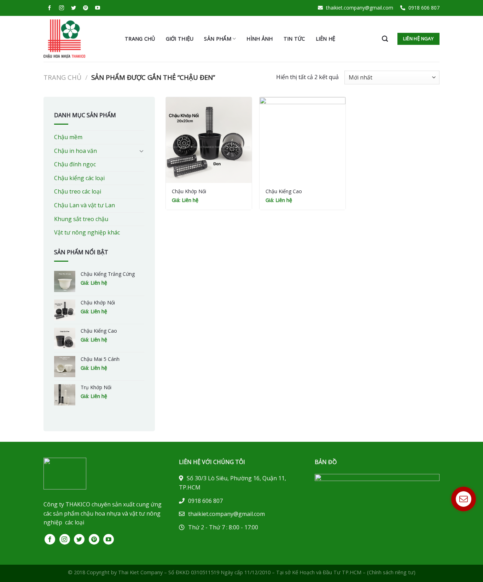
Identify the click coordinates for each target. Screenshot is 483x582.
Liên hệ (326, 38)
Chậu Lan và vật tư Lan (84, 205)
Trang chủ (140, 38)
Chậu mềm (68, 137)
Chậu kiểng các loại (79, 178)
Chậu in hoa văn (75, 151)
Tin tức (294, 38)
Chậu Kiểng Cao (284, 191)
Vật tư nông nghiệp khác (87, 232)
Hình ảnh (259, 38)
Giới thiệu (180, 38)
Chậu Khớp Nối (189, 191)
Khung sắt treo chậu (81, 219)
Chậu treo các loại (77, 191)
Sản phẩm (217, 38)
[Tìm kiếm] (385, 39)
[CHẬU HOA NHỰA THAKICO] (78, 39)
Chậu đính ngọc (75, 164)
